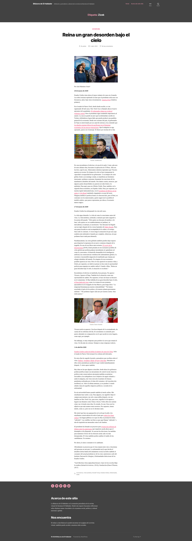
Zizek (77, 474)
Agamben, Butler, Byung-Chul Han (95, 361)
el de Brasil (83, 193)
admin (84, 46)
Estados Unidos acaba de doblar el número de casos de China (93, 352)
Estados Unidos (105, 472)
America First (106, 100)
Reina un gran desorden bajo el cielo (96, 37)
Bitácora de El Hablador (42, 4)
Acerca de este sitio (137, 4)
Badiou (80, 361)
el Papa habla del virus (81, 282)
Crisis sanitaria (88, 472)
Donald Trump (96, 472)
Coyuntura (96, 29)
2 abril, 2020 (94, 46)
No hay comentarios (107, 46)
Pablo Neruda (109, 227)
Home (127, 4)
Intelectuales (113, 472)
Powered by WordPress (80, 537)
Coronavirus (79, 472)
